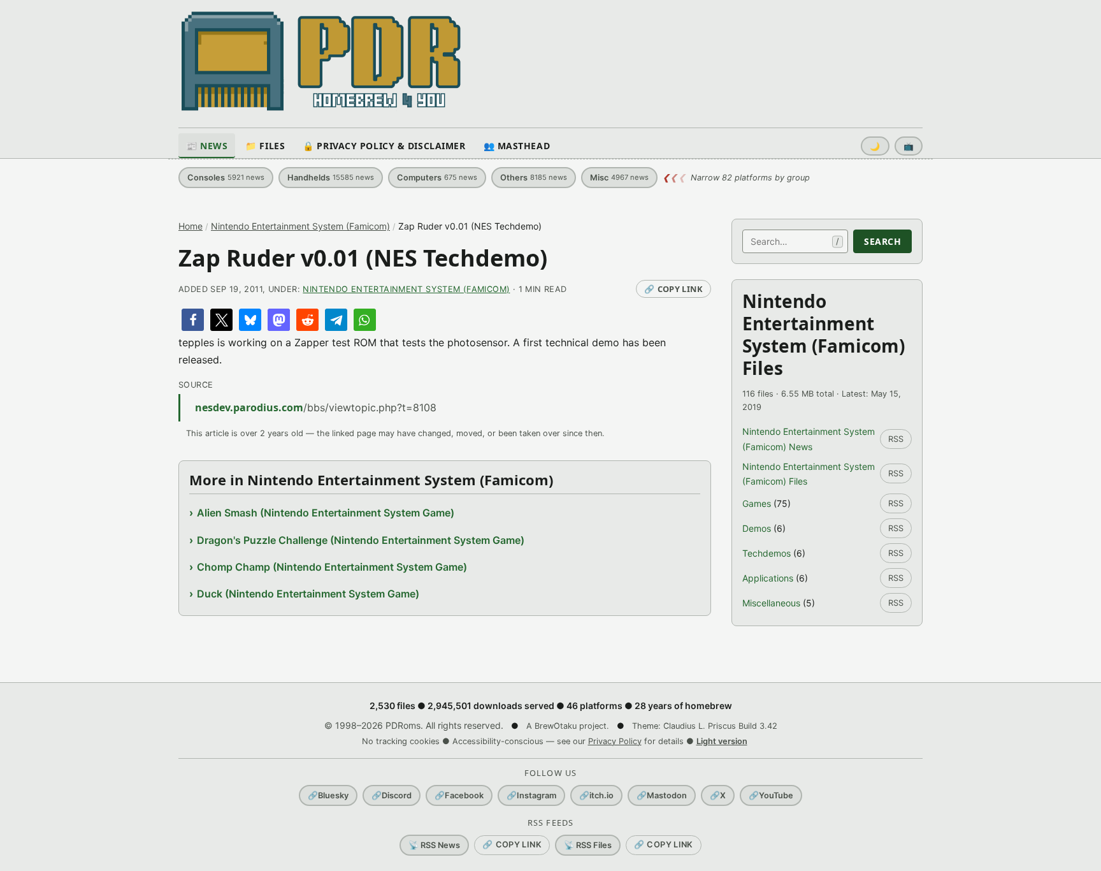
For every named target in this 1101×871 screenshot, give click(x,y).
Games (756, 503)
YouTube (771, 795)
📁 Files (265, 146)
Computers (437, 177)
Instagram (531, 795)
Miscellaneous (771, 602)
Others (533, 177)
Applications (767, 578)
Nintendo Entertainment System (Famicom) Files (808, 474)
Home (190, 226)
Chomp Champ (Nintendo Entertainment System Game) (332, 566)
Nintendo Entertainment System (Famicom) (300, 226)
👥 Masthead (517, 146)
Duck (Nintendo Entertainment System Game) (308, 593)
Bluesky (328, 795)
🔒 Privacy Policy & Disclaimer (384, 146)
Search (882, 241)
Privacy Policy (615, 741)
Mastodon (662, 795)
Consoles (225, 177)
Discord (391, 795)
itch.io (596, 795)
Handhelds (330, 177)
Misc (619, 177)
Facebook (459, 795)
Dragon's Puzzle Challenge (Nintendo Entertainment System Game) (360, 540)
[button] (193, 320)
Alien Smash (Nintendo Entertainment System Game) (325, 512)
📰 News (206, 146)
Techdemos (766, 553)
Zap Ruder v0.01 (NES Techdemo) (362, 258)
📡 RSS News (434, 845)
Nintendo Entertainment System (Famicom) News (808, 438)
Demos (756, 528)
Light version (721, 741)
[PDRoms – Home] (321, 61)
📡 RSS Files (588, 845)
